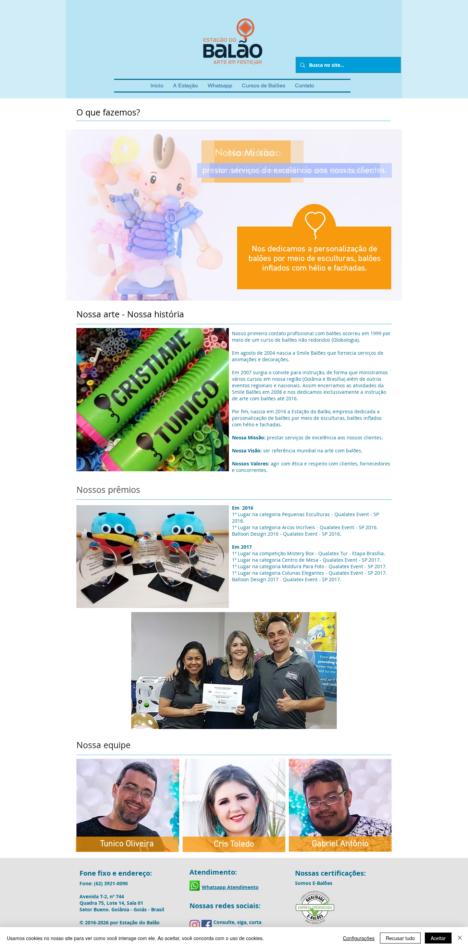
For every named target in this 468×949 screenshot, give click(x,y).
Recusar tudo (400, 938)
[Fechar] (460, 938)
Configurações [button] (358, 938)
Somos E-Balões (313, 883)
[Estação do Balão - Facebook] (206, 925)
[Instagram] (194, 925)
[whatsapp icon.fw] (194, 885)
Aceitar (438, 938)
